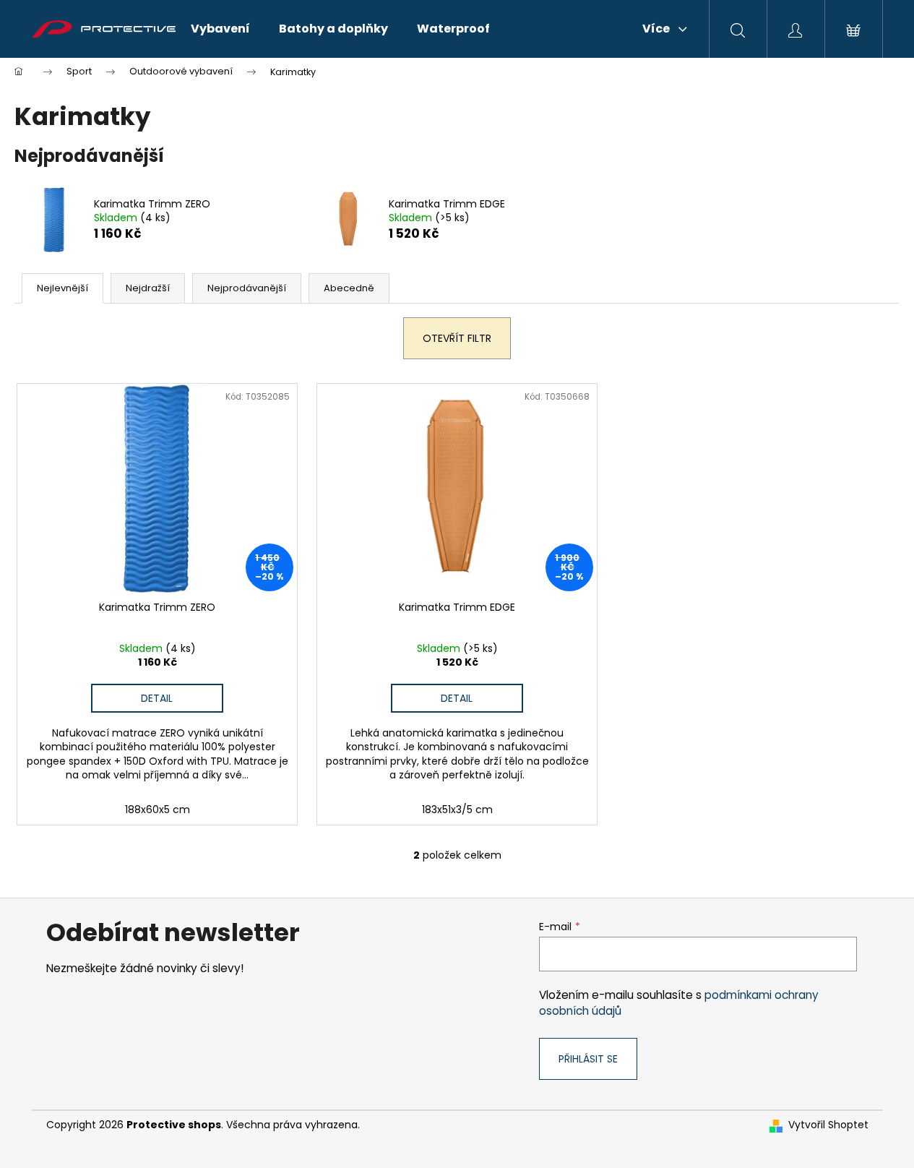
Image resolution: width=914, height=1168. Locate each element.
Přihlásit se (588, 1059)
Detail (157, 698)
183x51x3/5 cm (457, 809)
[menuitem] (220, 29)
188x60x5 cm (157, 809)
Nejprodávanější (246, 288)
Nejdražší (148, 288)
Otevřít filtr (457, 338)
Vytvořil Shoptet (828, 1125)
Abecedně (349, 288)
